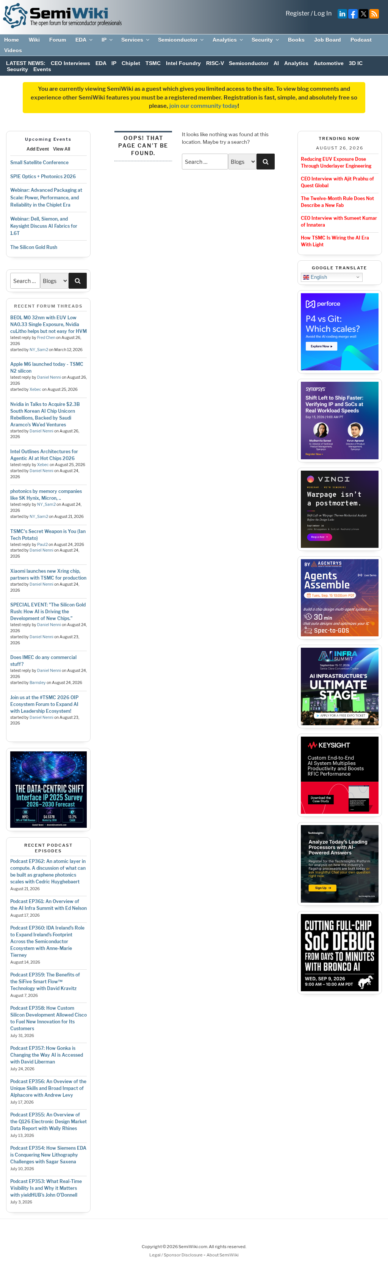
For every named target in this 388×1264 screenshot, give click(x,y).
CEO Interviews (70, 63)
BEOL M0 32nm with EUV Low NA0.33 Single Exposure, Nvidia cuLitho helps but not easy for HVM (48, 324)
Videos (13, 50)
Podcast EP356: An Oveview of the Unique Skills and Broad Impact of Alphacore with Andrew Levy (48, 1088)
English (318, 277)
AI (276, 63)
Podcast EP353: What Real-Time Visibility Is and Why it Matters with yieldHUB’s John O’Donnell (46, 1188)
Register (298, 13)
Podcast (361, 40)
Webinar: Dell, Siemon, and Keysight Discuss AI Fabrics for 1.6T (43, 226)
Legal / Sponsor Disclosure (176, 1255)
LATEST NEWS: (25, 63)
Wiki (34, 40)
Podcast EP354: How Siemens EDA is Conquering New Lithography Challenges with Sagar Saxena (48, 1154)
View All (61, 149)
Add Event (38, 149)
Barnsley (38, 682)
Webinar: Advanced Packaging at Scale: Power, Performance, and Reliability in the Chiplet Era (46, 197)
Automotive (329, 63)
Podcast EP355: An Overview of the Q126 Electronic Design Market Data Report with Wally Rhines (48, 1121)
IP (104, 40)
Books (296, 40)
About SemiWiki (223, 1255)
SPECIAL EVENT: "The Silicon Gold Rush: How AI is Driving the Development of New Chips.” (48, 611)
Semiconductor (177, 40)
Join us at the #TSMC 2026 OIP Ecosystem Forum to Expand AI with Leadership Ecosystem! (44, 704)
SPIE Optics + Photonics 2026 (43, 176)
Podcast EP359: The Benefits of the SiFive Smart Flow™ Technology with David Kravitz (45, 981)
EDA (80, 40)
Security (262, 40)
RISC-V (215, 63)
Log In (323, 13)
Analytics (225, 40)
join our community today (203, 106)
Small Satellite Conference (39, 162)
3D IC (356, 63)
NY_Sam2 (39, 349)
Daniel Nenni (49, 377)
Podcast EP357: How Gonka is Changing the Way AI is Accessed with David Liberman (46, 1055)
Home (11, 40)
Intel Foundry (183, 63)
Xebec (35, 389)
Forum (57, 40)
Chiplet (131, 63)
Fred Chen (46, 337)
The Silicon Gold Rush (33, 247)
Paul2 (42, 544)
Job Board (327, 40)
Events (42, 69)
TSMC (153, 63)
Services (132, 40)
